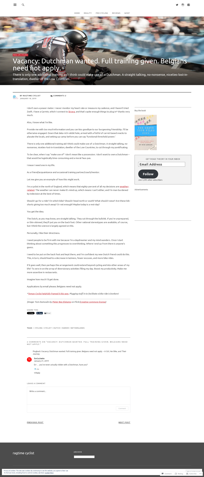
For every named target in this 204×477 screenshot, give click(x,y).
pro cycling (102, 13)
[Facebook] (188, 4)
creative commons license (93, 302)
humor (65, 328)
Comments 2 (59, 96)
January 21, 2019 (41, 361)
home (77, 13)
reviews (116, 13)
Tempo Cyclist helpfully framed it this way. (48, 293)
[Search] (23, 4)
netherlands (78, 328)
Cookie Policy (49, 473)
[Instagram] (182, 4)
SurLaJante (39, 358)
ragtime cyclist (32, 96)
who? (127, 13)
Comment (122, 408)
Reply (38, 373)
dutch (56, 328)
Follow (148, 174)
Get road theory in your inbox (163, 159)
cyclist (48, 328)
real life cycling (20, 55)
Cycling (38, 328)
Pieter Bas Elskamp (61, 302)
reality (88, 13)
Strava (71, 111)
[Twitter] (177, 4)
